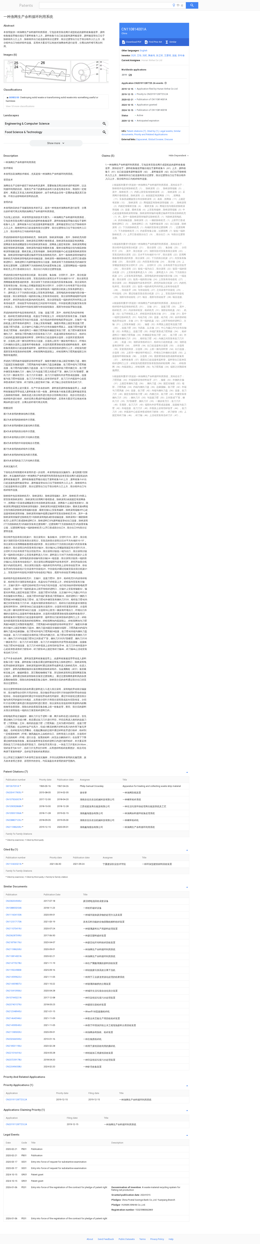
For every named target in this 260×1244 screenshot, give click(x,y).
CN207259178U (14, 1059)
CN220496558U (14, 1066)
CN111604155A (14, 914)
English (143, 50)
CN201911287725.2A (16, 1099)
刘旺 (145, 55)
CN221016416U (14, 1052)
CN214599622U (14, 977)
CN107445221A (14, 997)
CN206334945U (14, 901)
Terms (142, 1239)
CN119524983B (13, 970)
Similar (172, 42)
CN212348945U (14, 1011)
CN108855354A (14, 907)
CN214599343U (14, 1025)
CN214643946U (14, 1018)
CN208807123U (14, 820)
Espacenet (141, 139)
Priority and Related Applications (150, 134)
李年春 (181, 55)
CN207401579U (14, 1004)
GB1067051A (13, 786)
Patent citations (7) (136, 131)
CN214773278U (14, 963)
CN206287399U (14, 935)
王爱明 (167, 55)
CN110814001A (14, 956)
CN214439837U (14, 983)
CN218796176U (14, 942)
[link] (56, 99)
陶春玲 (151, 55)
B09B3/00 (14, 97)
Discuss (168, 139)
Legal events (166, 131)
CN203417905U (14, 792)
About (90, 1239)
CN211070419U (14, 928)
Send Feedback (106, 1239)
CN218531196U (14, 1046)
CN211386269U (14, 827)
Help (171, 1239)
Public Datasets (127, 1239)
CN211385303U (14, 1032)
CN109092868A (14, 806)
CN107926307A (14, 799)
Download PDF (133, 42)
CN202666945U (14, 1039)
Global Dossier (155, 139)
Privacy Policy (157, 1239)
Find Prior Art (155, 42)
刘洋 (133, 55)
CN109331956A (14, 813)
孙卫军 (159, 55)
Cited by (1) (153, 131)
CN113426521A (14, 864)
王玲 (139, 55)
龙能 (174, 55)
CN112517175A (14, 921)
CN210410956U (14, 990)
